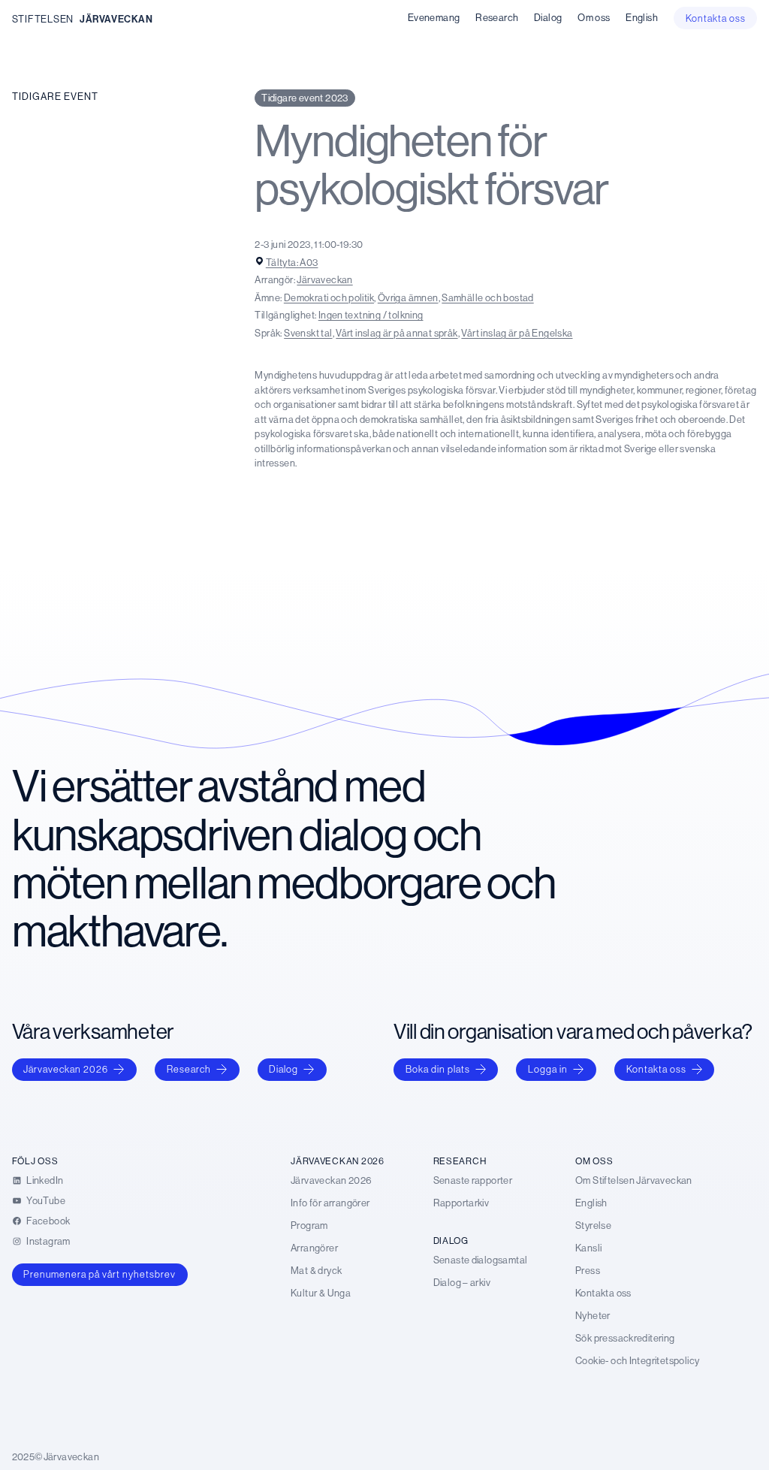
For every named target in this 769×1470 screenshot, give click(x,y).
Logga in (548, 1069)
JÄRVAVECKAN (116, 19)
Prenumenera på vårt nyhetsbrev (99, 1274)
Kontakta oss (656, 1069)
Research (189, 1069)
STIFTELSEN (43, 19)
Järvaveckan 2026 (65, 1069)
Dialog (283, 1069)
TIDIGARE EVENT (55, 96)
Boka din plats (438, 1069)
